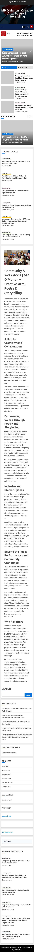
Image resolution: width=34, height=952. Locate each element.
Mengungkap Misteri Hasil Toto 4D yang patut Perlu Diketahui (16, 862)
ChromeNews (28, 947)
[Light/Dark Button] (24, 27)
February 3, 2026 (8, 239)
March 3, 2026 (18, 61)
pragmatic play (7, 816)
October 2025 (6, 787)
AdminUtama (8, 61)
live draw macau (7, 832)
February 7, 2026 (22, 111)
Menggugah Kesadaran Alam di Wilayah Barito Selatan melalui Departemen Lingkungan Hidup (16, 221)
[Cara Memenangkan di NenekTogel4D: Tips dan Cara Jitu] (7, 92)
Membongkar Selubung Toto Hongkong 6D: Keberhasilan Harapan (16, 935)
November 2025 (7, 783)
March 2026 (6, 770)
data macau (7, 841)
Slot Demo (5, 824)
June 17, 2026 (18, 142)
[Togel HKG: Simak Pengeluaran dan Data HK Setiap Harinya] (7, 107)
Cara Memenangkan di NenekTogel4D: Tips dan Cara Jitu (24, 93)
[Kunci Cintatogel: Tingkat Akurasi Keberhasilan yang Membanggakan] (7, 77)
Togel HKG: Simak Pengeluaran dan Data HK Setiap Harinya (23, 107)
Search (6, 689)
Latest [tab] (6, 67)
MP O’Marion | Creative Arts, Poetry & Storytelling (17, 13)
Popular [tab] (23, 67)
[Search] (28, 27)
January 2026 (6, 778)
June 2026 (5, 766)
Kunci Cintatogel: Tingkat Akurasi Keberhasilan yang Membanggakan (14, 56)
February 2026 (6, 774)
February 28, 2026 (22, 97)
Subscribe (31, 26)
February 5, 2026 (8, 225)
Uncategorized (8, 49)
